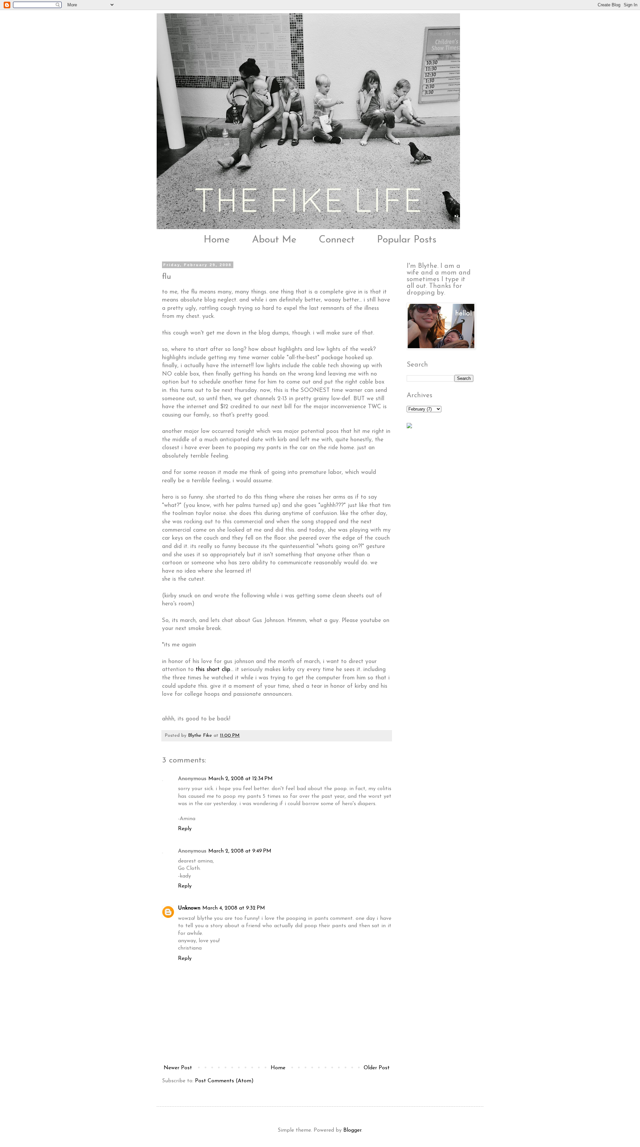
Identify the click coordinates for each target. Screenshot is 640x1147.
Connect (337, 240)
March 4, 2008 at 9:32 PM (233, 908)
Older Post (377, 1068)
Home (217, 240)
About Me (274, 240)
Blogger (352, 1130)
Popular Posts (406, 240)
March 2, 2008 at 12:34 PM (240, 778)
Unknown (189, 908)
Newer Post (178, 1068)
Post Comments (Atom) (224, 1081)
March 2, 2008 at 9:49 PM (239, 851)
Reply (185, 828)
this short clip (213, 669)
